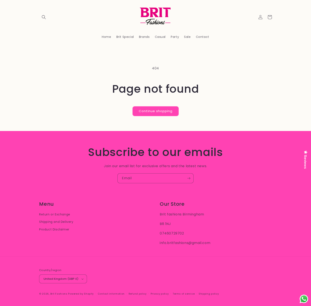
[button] (43, 17)
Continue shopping (155, 111)
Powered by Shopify (81, 293)
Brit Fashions (58, 293)
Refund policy (138, 293)
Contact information (111, 293)
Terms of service (184, 293)
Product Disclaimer (54, 229)
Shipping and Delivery (56, 222)
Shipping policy (209, 293)
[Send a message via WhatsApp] (304, 299)
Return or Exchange (54, 214)
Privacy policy (160, 293)
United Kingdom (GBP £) (61, 279)
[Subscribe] (188, 178)
